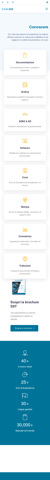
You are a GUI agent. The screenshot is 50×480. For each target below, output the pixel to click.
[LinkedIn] (47, 2)
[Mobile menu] (47, 9)
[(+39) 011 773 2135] (3, 2)
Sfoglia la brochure (23, 328)
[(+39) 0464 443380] (8, 2)
